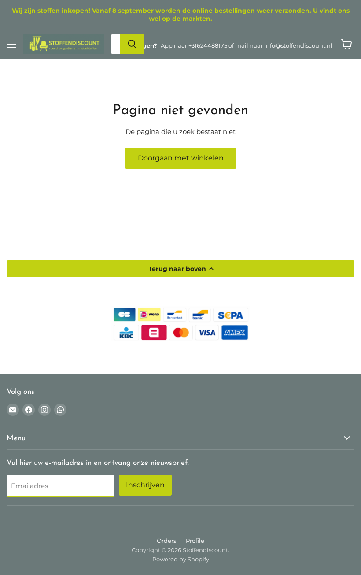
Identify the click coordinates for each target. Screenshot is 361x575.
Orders (166, 540)
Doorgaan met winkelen (181, 158)
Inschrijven (145, 485)
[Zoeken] (132, 44)
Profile (195, 540)
